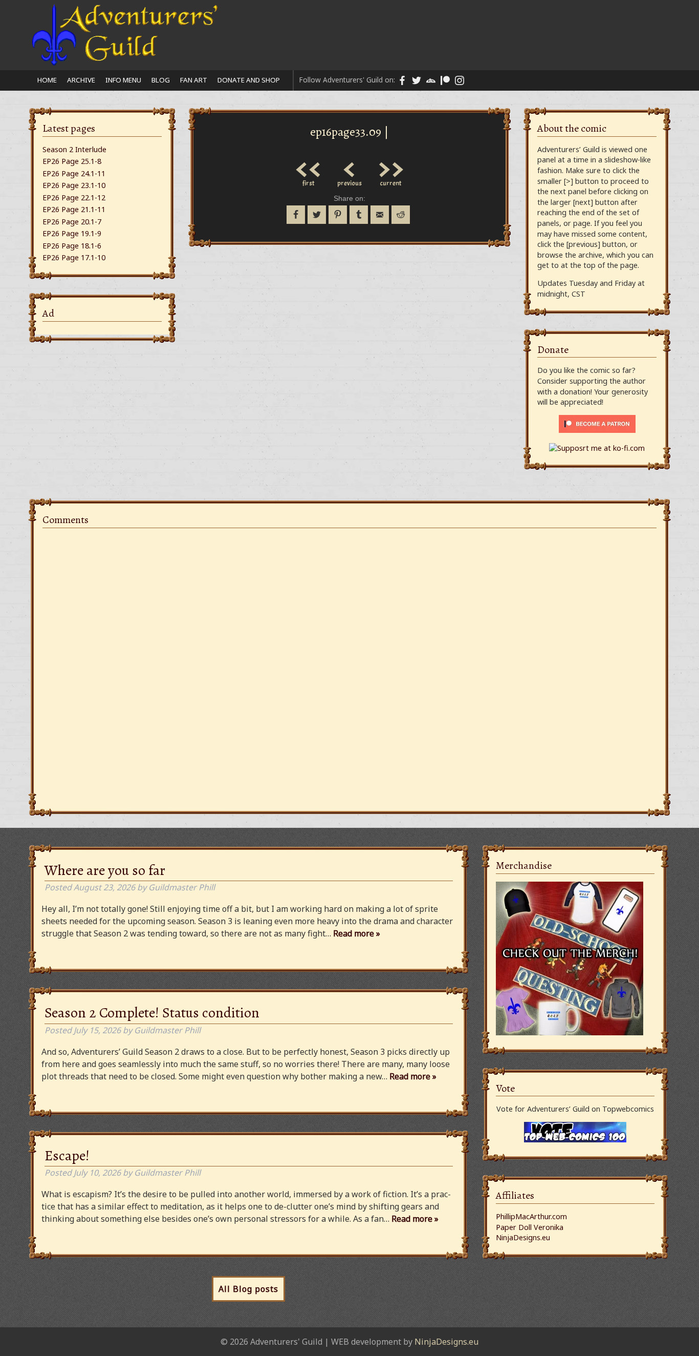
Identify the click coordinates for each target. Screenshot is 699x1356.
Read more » (356, 933)
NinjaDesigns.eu (523, 1237)
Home (47, 80)
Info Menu (123, 80)
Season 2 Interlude (74, 149)
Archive (81, 80)
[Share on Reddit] (400, 214)
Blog (160, 80)
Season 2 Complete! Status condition (152, 1013)
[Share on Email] (379, 214)
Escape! (67, 1155)
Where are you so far (105, 870)
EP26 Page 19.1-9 (71, 233)
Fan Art (193, 80)
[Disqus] (349, 664)
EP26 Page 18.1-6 (71, 246)
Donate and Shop (248, 80)
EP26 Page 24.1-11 (73, 173)
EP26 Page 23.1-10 (73, 185)
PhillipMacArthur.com (531, 1216)
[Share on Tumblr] (359, 214)
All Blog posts (248, 1289)
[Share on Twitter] (317, 214)
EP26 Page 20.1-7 (71, 221)
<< (308, 167)
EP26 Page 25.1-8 (71, 161)
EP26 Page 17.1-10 (73, 257)
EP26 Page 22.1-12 (73, 197)
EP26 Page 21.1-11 (73, 209)
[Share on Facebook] (296, 214)
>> (390, 167)
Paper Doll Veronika (529, 1227)
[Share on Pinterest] (338, 214)
